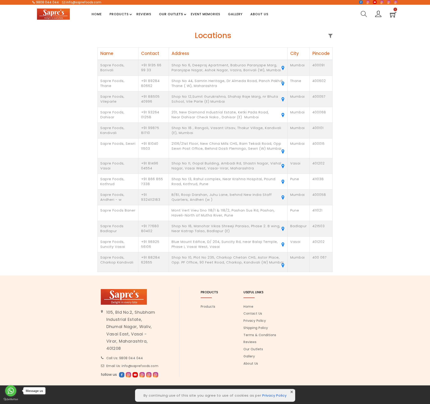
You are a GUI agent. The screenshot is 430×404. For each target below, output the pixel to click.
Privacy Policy (254, 320)
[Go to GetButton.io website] (11, 399)
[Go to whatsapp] (10, 390)
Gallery (235, 14)
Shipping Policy (255, 328)
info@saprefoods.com (83, 2)
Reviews (143, 14)
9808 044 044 (47, 2)
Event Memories (205, 14)
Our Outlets (171, 14)
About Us (259, 14)
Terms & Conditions (259, 335)
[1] (393, 16)
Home (97, 14)
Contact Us (252, 313)
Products (119, 14)
